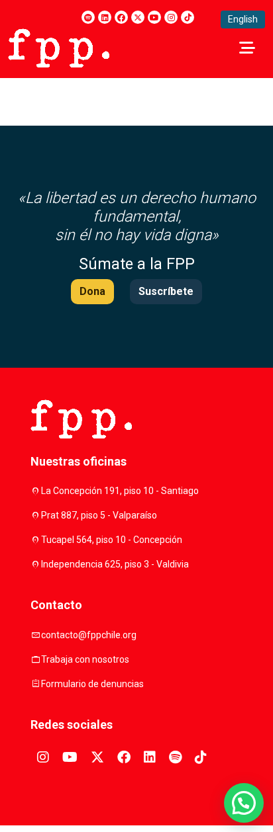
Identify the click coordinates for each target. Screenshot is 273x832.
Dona (92, 291)
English (243, 19)
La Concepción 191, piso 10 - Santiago (120, 490)
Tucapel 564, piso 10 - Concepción (111, 539)
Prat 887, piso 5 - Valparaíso (99, 515)
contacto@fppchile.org (88, 635)
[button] (244, 803)
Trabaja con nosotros (85, 659)
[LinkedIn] (104, 17)
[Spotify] (88, 17)
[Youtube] (154, 17)
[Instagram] (171, 17)
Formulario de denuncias (92, 684)
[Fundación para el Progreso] (58, 47)
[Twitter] (137, 17)
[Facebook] (121, 17)
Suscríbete (165, 291)
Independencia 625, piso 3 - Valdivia (115, 564)
